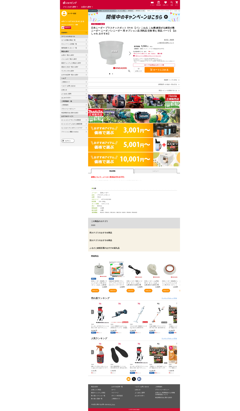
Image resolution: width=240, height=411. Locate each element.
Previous (92, 312)
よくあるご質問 (66, 94)
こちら (113, 404)
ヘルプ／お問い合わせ (68, 86)
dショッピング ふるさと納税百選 (71, 124)
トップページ (92, 10)
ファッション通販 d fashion (69, 132)
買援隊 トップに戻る (170, 80)
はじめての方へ (66, 97)
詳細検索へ (64, 32)
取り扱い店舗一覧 (96, 398)
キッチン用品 (121, 10)
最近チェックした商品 (98, 392)
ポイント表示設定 (117, 395)
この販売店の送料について (165, 43)
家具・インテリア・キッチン (107, 10)
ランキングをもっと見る (169, 298)
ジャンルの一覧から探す (69, 59)
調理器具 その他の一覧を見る (167, 84)
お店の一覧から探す (67, 55)
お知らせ (64, 90)
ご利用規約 (64, 105)
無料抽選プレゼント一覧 (69, 48)
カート (113, 389)
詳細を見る (95, 290)
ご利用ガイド (65, 82)
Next (175, 312)
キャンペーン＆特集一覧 (69, 44)
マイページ (114, 392)
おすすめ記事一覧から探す (69, 75)
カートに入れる (159, 69)
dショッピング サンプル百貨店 (71, 120)
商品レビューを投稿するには (168, 90)
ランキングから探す (67, 71)
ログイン (68, 141)
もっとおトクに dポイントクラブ (71, 128)
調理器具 (130, 10)
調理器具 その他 (140, 10)
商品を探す (94, 386)
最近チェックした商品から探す (71, 63)
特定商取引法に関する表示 (69, 113)
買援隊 (93, 225)
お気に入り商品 (96, 389)
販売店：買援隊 (169, 40)
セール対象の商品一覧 (68, 40)
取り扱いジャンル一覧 (98, 395)
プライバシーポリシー (68, 109)
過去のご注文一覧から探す (69, 67)
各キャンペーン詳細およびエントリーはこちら (148, 56)
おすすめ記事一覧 (117, 386)
